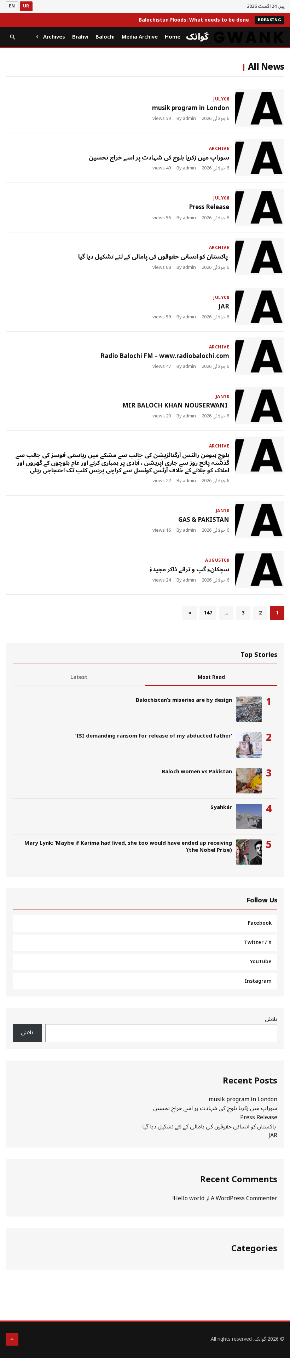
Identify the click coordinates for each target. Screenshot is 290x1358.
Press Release (209, 207)
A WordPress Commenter (244, 1198)
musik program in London (190, 108)
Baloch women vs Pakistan (197, 771)
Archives (54, 36)
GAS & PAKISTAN (203, 520)
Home (172, 36)
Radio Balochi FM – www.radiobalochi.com (164, 356)
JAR (224, 306)
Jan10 (222, 396)
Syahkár (221, 807)
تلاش (271, 1019)
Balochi (105, 36)
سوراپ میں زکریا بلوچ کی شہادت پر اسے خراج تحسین (159, 157)
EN (12, 6)
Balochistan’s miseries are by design (184, 700)
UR (26, 6)
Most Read (211, 677)
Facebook (260, 923)
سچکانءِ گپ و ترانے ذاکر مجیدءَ (189, 569)
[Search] (13, 37)
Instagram (258, 981)
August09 (217, 560)
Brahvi (80, 36)
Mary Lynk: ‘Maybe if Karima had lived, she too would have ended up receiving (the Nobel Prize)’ (128, 846)
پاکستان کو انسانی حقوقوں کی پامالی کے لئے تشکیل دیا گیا (153, 256)
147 (208, 613)
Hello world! (188, 1198)
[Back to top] (12, 1339)
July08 (221, 99)
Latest (78, 677)
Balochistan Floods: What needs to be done (194, 20)
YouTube (261, 962)
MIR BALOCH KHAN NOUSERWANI (175, 405)
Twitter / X (258, 942)
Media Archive (140, 36)
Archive (219, 148)
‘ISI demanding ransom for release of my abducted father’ (153, 735)
